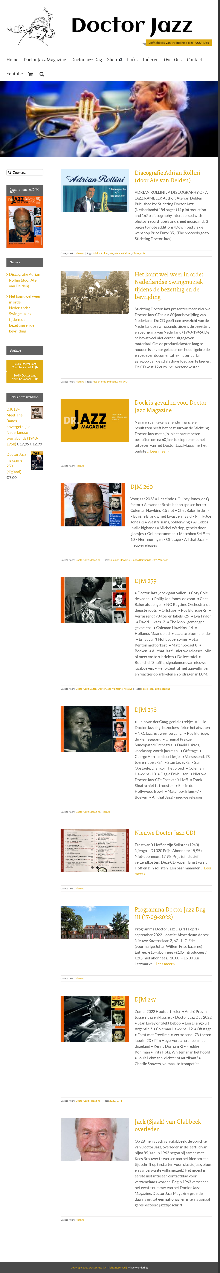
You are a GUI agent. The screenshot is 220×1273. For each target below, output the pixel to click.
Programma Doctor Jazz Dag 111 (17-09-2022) (170, 913)
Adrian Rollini (100, 253)
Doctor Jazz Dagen (86, 688)
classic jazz (147, 688)
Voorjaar (163, 559)
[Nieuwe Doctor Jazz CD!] (95, 850)
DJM (154, 559)
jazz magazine (162, 688)
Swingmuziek (114, 381)
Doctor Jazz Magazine (87, 559)
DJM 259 (146, 581)
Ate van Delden (122, 253)
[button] (42, 74)
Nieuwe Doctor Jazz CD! (165, 833)
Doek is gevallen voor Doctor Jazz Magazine (170, 406)
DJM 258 (146, 710)
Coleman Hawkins (119, 559)
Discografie (138, 253)
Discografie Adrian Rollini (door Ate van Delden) (167, 176)
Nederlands (99, 381)
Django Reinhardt (141, 559)
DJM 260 (141, 487)
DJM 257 (145, 999)
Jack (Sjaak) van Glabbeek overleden (168, 1125)
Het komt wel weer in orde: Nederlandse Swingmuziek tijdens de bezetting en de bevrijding (169, 285)
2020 (112, 1100)
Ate (111, 253)
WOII (126, 381)
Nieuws (79, 253)
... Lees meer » (158, 451)
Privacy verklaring (137, 1267)
